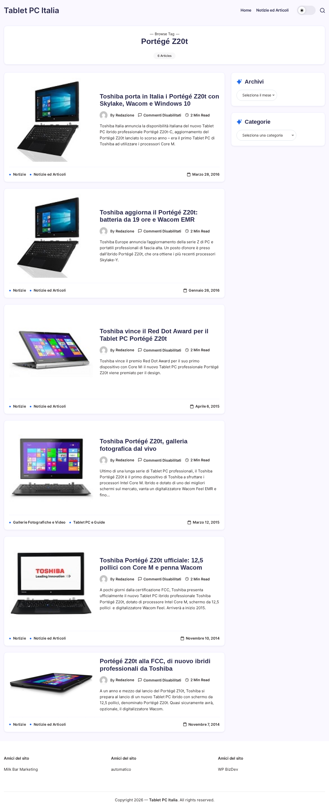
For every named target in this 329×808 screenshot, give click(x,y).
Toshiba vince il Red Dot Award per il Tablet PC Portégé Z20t (154, 335)
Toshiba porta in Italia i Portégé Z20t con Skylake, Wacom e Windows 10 (159, 100)
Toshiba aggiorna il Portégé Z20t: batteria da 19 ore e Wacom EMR (149, 216)
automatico (121, 769)
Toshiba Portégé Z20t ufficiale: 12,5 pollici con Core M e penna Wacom (151, 564)
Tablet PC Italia (31, 10)
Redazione (125, 115)
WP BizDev (228, 769)
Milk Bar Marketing (21, 769)
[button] (306, 10)
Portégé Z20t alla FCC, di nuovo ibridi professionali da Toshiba (155, 665)
